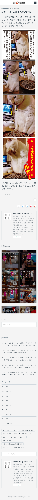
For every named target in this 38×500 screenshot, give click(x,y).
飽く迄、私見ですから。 (23, 433)
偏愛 (22, 437)
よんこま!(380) (6, 194)
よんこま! (4, 8)
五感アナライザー (10, 437)
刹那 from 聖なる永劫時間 (12, 444)
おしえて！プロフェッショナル (14, 447)
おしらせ (7, 433)
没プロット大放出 (9, 430)
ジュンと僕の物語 (26, 430)
